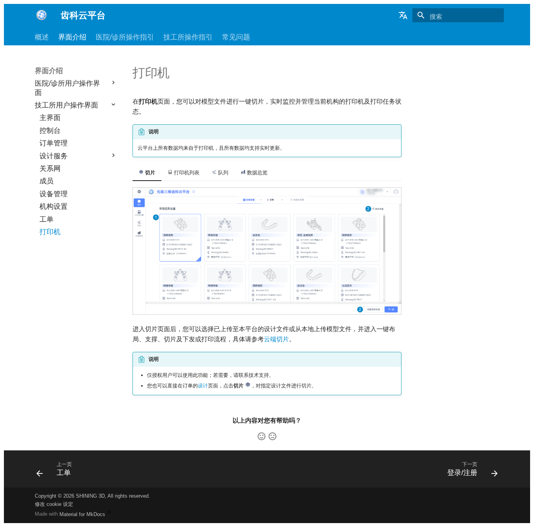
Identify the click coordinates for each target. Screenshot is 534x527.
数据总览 (256, 173)
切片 (149, 173)
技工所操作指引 (188, 37)
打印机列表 (185, 173)
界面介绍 (72, 37)
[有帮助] (261, 436)
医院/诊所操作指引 (125, 37)
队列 (222, 173)
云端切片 (276, 339)
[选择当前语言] (403, 15)
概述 (42, 37)
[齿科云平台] (41, 15)
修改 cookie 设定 (54, 504)
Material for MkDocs (83, 514)
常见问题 (236, 37)
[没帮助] (272, 436)
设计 (203, 386)
